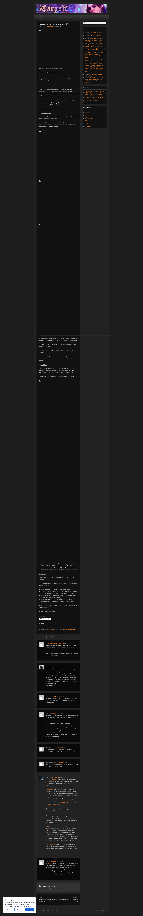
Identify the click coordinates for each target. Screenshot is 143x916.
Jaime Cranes (50, 827)
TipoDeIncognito (51, 844)
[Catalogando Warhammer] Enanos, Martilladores (95, 91)
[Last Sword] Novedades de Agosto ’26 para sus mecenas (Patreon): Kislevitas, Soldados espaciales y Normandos (95, 94)
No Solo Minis (88, 120)
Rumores (86, 123)
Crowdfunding (87, 114)
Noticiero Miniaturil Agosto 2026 (95, 73)
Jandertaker (50, 789)
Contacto (80, 17)
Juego (86, 117)
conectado (50, 888)
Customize (9, 910)
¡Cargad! (86, 111)
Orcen (48, 815)
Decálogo (73, 17)
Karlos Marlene (88, 70)
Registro (87, 17)
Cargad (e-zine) (46, 17)
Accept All (29, 910)
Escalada (70, 629)
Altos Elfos (65, 629)
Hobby (53, 629)
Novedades (87, 121)
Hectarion (49, 809)
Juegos (67, 17)
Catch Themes (103, 910)
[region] (19, 905)
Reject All (19, 910)
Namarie (86, 80)
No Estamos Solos (89, 118)
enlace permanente (55, 631)
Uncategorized (88, 126)
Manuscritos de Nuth (58, 17)
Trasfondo (87, 125)
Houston (52, 26)
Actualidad (87, 112)
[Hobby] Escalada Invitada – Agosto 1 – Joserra (95, 102)
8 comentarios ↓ (58, 26)
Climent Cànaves (49, 643)
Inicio (39, 17)
